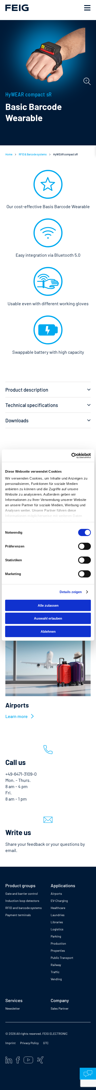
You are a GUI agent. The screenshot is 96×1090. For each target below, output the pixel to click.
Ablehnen (48, 631)
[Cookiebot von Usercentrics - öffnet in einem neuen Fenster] (71, 456)
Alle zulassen (48, 605)
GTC (46, 1043)
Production (58, 943)
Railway (56, 965)
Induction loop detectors (22, 901)
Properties (58, 950)
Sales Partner (60, 1008)
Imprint (10, 1043)
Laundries (58, 915)
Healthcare (58, 908)
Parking (56, 936)
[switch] (84, 546)
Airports (56, 893)
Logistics (57, 929)
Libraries (57, 922)
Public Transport (62, 958)
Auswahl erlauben (48, 618)
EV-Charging (59, 901)
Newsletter (12, 1008)
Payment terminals (18, 915)
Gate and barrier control (21, 893)
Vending (56, 979)
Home (8, 154)
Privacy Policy (29, 1043)
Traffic (55, 972)
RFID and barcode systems (23, 908)
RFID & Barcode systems (33, 154)
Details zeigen (71, 592)
